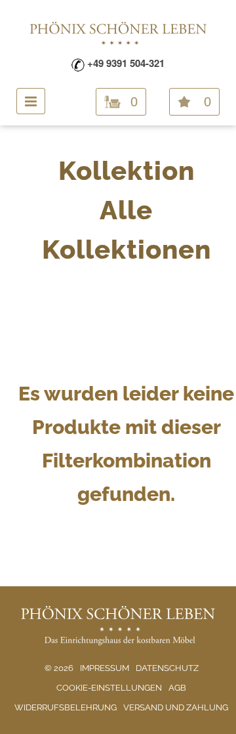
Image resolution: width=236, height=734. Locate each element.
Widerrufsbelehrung (65, 707)
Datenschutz (167, 668)
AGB (177, 688)
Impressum (104, 668)
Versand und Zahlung (175, 707)
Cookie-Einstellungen (109, 688)
